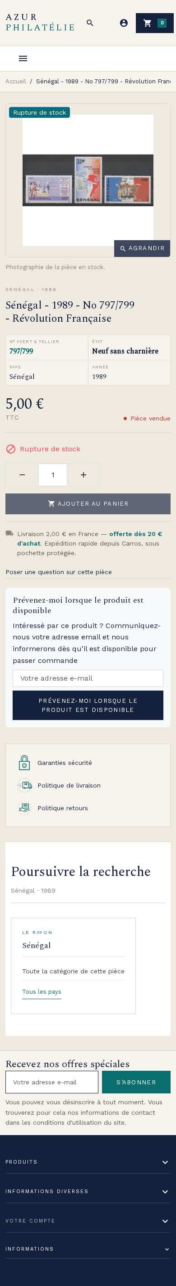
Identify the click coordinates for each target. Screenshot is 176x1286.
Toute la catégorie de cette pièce (73, 971)
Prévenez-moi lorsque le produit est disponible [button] (88, 705)
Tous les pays (41, 991)
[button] (90, 23)
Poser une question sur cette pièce (58, 571)
